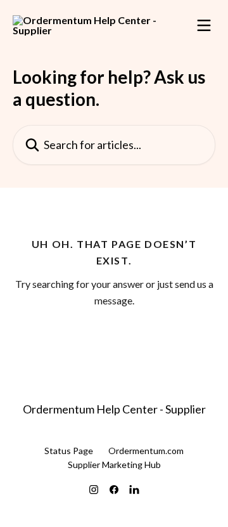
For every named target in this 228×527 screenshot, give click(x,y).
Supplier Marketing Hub (114, 464)
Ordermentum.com (146, 450)
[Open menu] (204, 25)
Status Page (68, 450)
